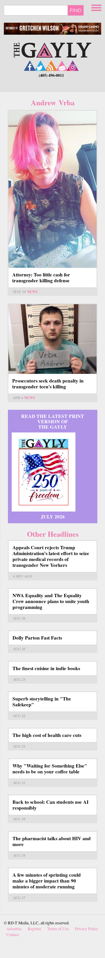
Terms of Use (58, 928)
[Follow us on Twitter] (40, 65)
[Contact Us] (62, 65)
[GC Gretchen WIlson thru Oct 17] (52, 29)
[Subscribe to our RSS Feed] (51, 65)
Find (75, 10)
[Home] (52, 49)
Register (34, 928)
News (32, 291)
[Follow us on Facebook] (30, 65)
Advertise (14, 928)
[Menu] (96, 7)
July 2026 (53, 516)
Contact (12, 934)
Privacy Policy (86, 928)
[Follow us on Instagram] (73, 65)
